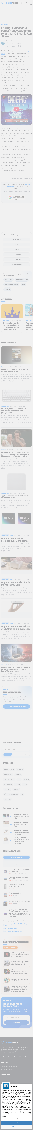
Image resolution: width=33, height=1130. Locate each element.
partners (12, 1090)
